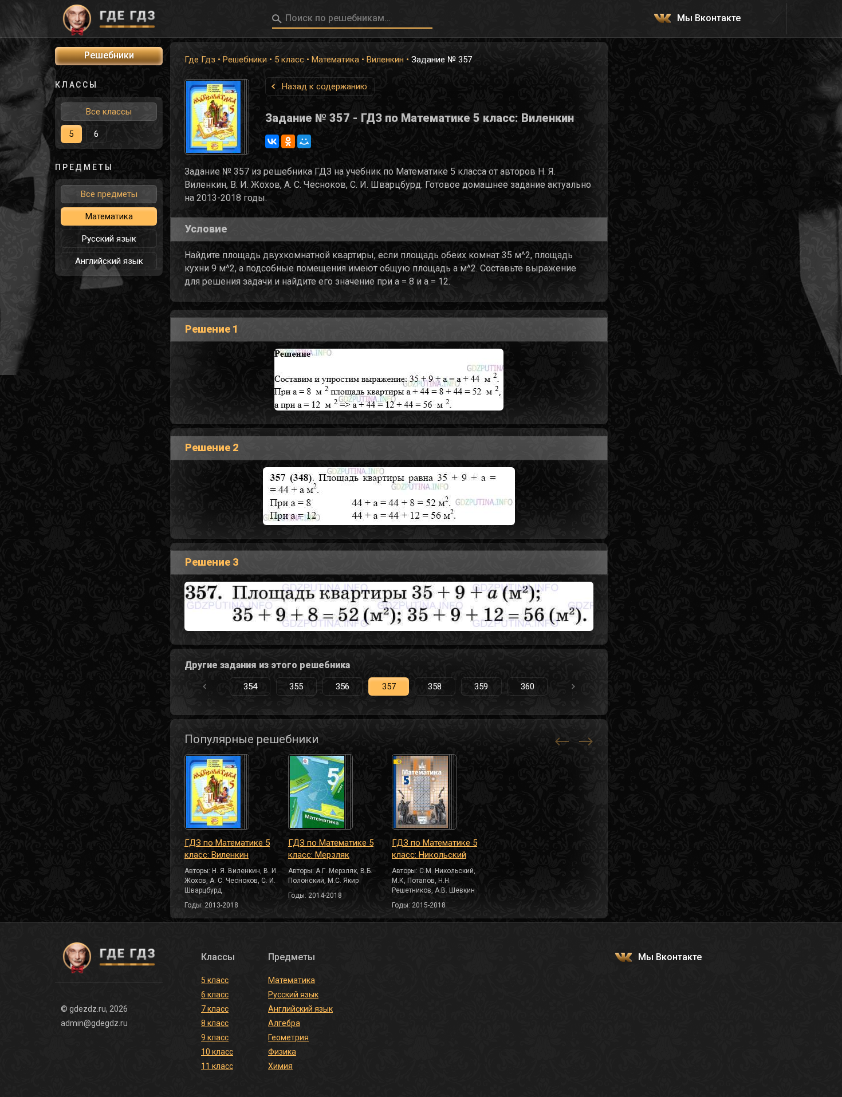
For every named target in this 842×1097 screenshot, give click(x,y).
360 (527, 686)
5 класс (289, 59)
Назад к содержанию (324, 86)
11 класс (217, 1066)
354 (250, 686)
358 (435, 686)
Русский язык (109, 239)
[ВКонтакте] (272, 141)
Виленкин (385, 59)
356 (342, 686)
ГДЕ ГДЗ (109, 19)
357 (389, 686)
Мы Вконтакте (709, 18)
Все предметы (109, 194)
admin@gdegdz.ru (94, 1023)
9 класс (215, 1037)
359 (481, 686)
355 (296, 686)
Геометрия (288, 1037)
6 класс (215, 994)
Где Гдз (199, 59)
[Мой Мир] (304, 141)
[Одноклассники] (288, 141)
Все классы (109, 111)
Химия (280, 1066)
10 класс (217, 1051)
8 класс (215, 1023)
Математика (335, 59)
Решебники (245, 59)
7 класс (215, 1008)
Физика (282, 1051)
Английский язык (109, 261)
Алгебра (284, 1023)
